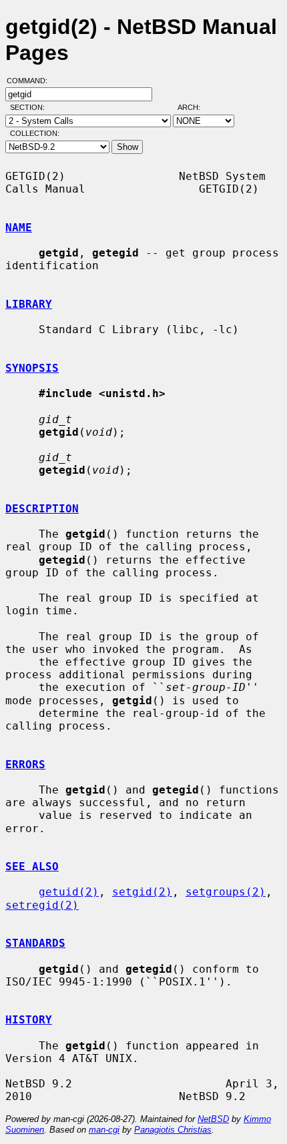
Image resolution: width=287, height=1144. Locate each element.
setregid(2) (42, 905)
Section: (30, 107)
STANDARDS (35, 943)
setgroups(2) (226, 891)
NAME (18, 227)
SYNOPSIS (32, 368)
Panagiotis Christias (173, 1130)
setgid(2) (142, 891)
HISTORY (28, 1019)
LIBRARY (28, 304)
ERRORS (25, 764)
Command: (31, 81)
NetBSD (213, 1119)
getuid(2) (69, 891)
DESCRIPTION (42, 508)
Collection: (34, 133)
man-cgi (104, 1130)
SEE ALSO (32, 866)
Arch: (195, 107)
